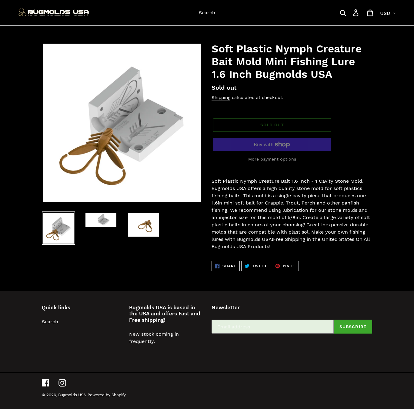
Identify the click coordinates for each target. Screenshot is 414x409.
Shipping (221, 97)
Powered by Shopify (107, 395)
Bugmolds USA (72, 395)
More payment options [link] (272, 159)
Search (50, 321)
